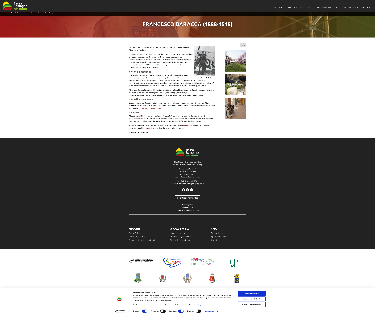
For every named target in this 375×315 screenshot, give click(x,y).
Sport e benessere (219, 237)
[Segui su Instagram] (187, 189)
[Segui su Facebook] (183, 189)
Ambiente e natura (137, 237)
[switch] (163, 311)
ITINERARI (317, 7)
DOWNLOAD (326, 7)
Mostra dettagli (210, 311)
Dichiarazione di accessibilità (187, 210)
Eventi (214, 240)
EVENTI (309, 7)
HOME (274, 7)
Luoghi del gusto (177, 233)
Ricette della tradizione (180, 240)
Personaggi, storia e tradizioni (142, 240)
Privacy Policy (182, 305)
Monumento (187, 125)
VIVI (301, 7)
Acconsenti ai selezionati (251, 299)
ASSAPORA (291, 7)
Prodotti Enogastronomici (181, 237)
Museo (143, 116)
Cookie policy (187, 207)
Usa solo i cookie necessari (251, 304)
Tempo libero (217, 233)
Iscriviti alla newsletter (187, 198)
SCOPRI (281, 7)
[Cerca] (368, 7)
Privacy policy (187, 205)
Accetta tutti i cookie (252, 293)
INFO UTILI (347, 7)
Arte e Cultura (135, 233)
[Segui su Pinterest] (191, 189)
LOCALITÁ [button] (336, 7)
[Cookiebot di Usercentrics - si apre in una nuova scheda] (119, 311)
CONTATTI (356, 7)
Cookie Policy (196, 305)
